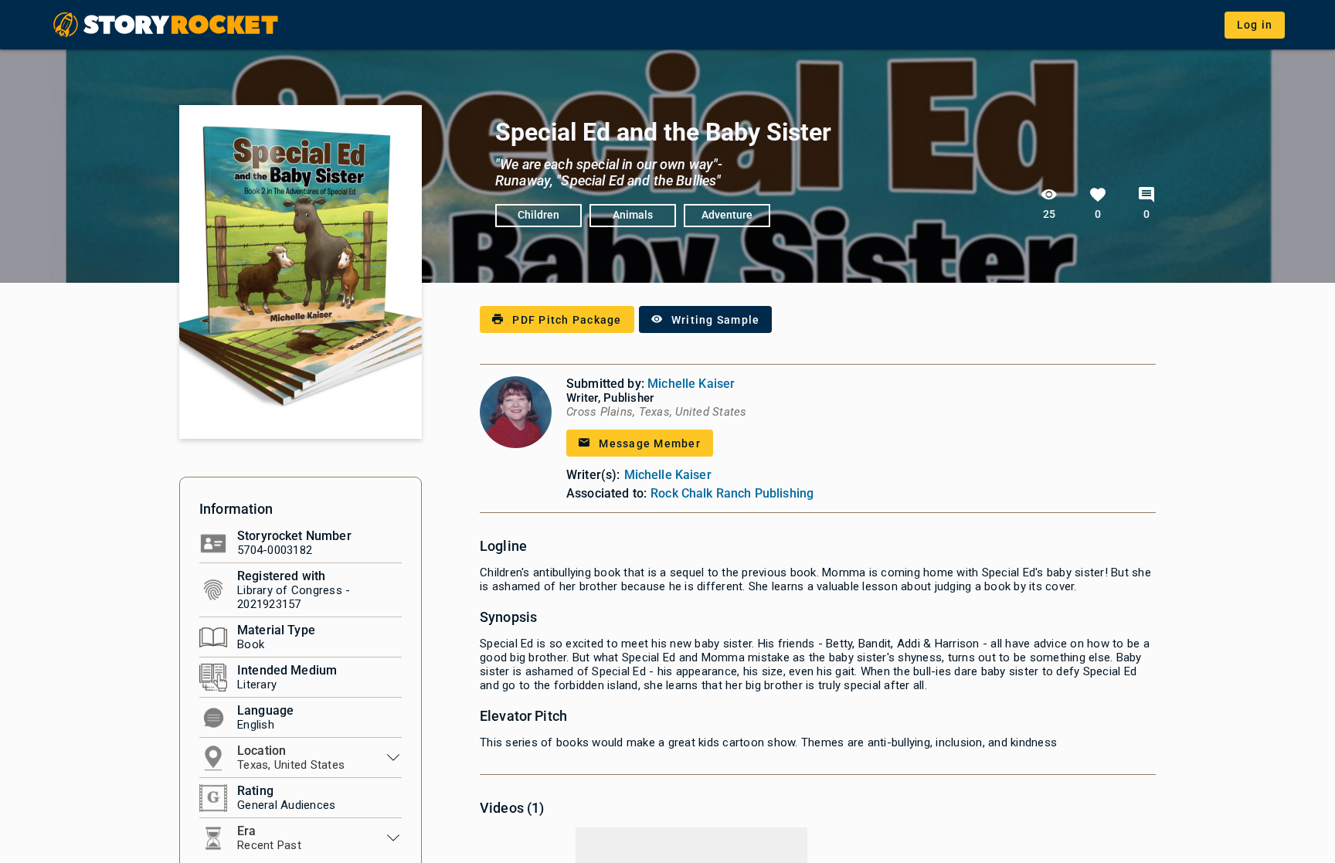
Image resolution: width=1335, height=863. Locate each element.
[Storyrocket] (167, 24)
